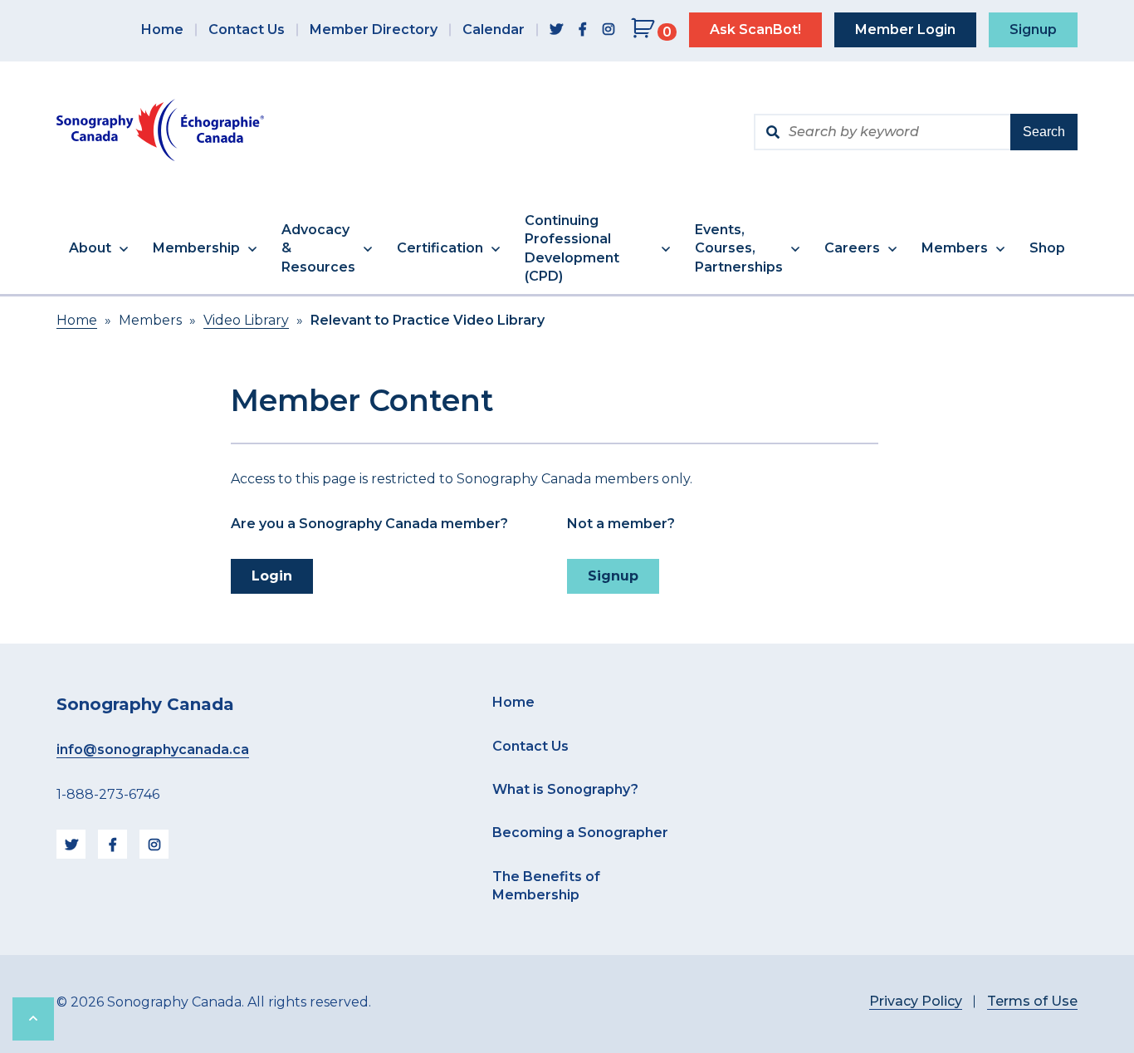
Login (272, 576)
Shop (1047, 248)
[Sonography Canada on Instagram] (608, 30)
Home (162, 29)
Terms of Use (1032, 1001)
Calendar (493, 29)
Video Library (246, 320)
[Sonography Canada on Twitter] (556, 30)
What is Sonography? (565, 789)
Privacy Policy (915, 1001)
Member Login (905, 29)
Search (1044, 132)
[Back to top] (33, 1019)
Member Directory (373, 29)
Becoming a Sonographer (580, 832)
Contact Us (246, 29)
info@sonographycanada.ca (152, 749)
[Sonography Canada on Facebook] (582, 30)
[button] (98, 249)
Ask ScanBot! (755, 29)
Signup (1033, 29)
